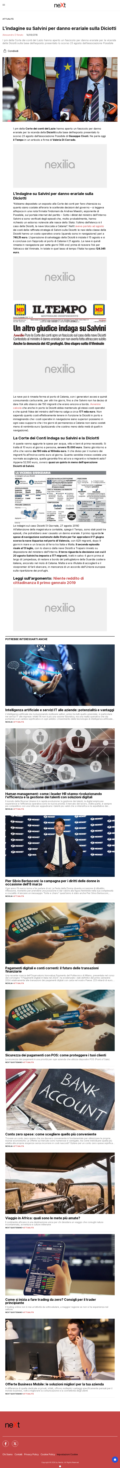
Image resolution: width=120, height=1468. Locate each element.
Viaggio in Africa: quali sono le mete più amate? (42, 1218)
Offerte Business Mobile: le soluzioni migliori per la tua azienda (54, 1384)
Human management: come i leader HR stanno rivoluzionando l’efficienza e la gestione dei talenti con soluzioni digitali (53, 795)
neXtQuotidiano (13, 1062)
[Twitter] (13, 1442)
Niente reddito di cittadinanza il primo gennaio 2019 (48, 580)
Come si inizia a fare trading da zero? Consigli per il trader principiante (50, 1301)
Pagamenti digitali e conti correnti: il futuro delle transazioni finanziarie (52, 969)
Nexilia (8, 722)
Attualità (8, 19)
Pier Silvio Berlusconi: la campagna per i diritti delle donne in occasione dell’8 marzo (52, 882)
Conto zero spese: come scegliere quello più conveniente (50, 1134)
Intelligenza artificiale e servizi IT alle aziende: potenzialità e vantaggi (59, 710)
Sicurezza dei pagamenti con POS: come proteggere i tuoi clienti (55, 1055)
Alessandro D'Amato (12, 35)
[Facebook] (3, 1442)
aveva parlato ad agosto (89, 226)
